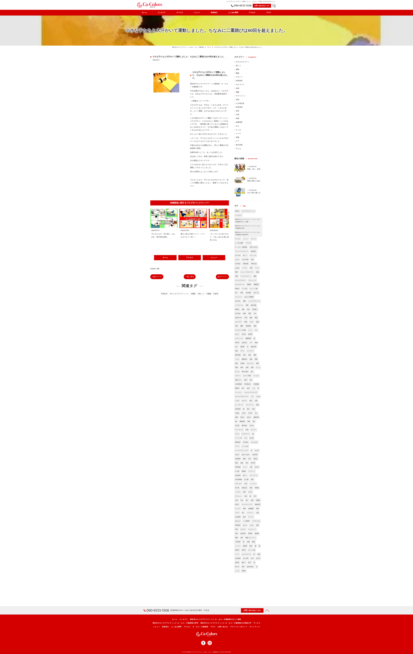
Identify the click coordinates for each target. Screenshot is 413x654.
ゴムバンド (238, 297)
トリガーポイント (245, 276)
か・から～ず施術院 (241, 247)
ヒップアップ (239, 405)
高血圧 (237, 550)
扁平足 (256, 459)
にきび (237, 401)
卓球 (243, 567)
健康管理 (256, 417)
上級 (251, 467)
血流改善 (237, 475)
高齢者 (237, 388)
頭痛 (244, 313)
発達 (252, 479)
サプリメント (241, 96)
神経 (256, 343)
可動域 (242, 363)
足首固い (254, 309)
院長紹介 (253, 251)
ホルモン (244, 401)
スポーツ (239, 77)
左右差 (237, 425)
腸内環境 (237, 355)
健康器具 (239, 122)
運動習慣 (242, 421)
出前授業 (237, 517)
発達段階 (237, 467)
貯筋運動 (256, 384)
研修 (237, 118)
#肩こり (201, 293)
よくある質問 (239, 243)
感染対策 (257, 504)
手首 (245, 484)
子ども (238, 148)
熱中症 (244, 550)
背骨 (236, 326)
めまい (237, 334)
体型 (244, 492)
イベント (237, 546)
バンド (237, 554)
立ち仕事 (245, 558)
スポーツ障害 (247, 376)
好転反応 (244, 488)
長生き (242, 417)
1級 (236, 421)
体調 (244, 508)
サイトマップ (255, 627)
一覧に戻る (189, 276)
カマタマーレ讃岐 (240, 330)
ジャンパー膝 (253, 289)
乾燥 (251, 488)
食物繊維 (251, 508)
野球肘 (237, 289)
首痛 (257, 508)
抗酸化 (258, 500)
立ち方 (257, 450)
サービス (237, 239)
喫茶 (236, 272)
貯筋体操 (239, 107)
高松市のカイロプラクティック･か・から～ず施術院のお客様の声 (248, 233)
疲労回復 (239, 145)
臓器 (253, 542)
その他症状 (240, 103)
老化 (252, 500)
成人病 (252, 438)
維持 (245, 380)
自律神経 (237, 459)
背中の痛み (245, 372)
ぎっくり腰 (251, 550)
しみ (252, 396)
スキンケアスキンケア (250, 392)
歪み (251, 380)
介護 (236, 500)
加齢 (257, 525)
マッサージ (251, 471)
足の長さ (244, 343)
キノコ (258, 367)
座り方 (237, 567)
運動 (158, 269)
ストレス (237, 508)
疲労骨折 (243, 533)
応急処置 (237, 558)
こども (237, 571)
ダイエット (238, 496)
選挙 (236, 463)
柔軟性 (237, 309)
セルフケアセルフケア (241, 396)
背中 (247, 463)
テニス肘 (244, 289)
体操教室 (153, 269)
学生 (241, 500)
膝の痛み (244, 425)
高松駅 (242, 347)
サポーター (238, 484)
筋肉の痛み (250, 567)
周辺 (245, 496)
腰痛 (237, 69)
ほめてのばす (246, 455)
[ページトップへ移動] (267, 610)
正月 (255, 496)
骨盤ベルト (238, 380)
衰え (247, 500)
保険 (241, 463)
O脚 (241, 538)
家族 (245, 322)
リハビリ (256, 376)
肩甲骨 (237, 343)
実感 (247, 367)
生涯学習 (255, 455)
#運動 (193, 293)
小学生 (244, 413)
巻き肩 (237, 488)
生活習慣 (248, 293)
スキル (252, 322)
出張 (252, 260)
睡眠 (237, 73)
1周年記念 (254, 264)
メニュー (245, 239)
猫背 (257, 363)
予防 (237, 114)
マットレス (238, 392)
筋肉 (236, 363)
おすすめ (237, 255)
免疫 (236, 351)
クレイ (257, 268)
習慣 (249, 313)
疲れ (248, 409)
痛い (252, 372)
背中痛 (253, 463)
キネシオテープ (239, 284)
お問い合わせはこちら (262, 5)
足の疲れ (245, 442)
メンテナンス (239, 305)
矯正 (251, 401)
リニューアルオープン (247, 272)
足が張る (237, 301)
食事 (252, 367)
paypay (237, 268)
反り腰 (246, 479)
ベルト (245, 467)
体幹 (236, 533)
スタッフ (253, 239)
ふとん (237, 359)
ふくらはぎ (245, 446)
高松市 (237, 211)
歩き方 (258, 558)
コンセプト (238, 215)
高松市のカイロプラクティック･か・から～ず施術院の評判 (248, 227)
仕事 (257, 513)
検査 (248, 421)
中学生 (250, 413)
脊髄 (236, 276)
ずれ (255, 313)
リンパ (250, 330)
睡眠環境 (248, 338)
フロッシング (252, 280)
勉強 (244, 459)
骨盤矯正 (256, 284)
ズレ (256, 330)
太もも (245, 525)
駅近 (251, 546)
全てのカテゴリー (242, 62)
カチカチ (243, 529)
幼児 (249, 459)
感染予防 (253, 347)
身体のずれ (238, 318)
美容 (237, 111)
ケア (237, 141)
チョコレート (252, 529)
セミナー (253, 430)
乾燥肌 (257, 488)
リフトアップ (253, 475)
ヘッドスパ (253, 484)
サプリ (242, 351)
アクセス (248, 243)
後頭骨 (250, 334)
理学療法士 (247, 384)
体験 (251, 318)
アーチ (238, 133)
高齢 (236, 538)
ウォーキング (239, 430)
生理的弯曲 (238, 479)
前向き (249, 417)
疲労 (249, 562)
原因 (236, 367)
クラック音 (238, 438)
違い (236, 293)
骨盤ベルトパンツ (250, 538)
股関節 (245, 546)
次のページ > (222, 276)
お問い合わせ (253, 247)
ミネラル (237, 492)
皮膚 (248, 542)
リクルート (250, 513)
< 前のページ (157, 276)
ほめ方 (237, 455)
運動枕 (249, 284)
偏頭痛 (257, 533)
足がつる (256, 293)
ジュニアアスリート (254, 301)
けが (245, 438)
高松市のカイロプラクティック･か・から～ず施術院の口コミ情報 (248, 220)
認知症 (237, 562)
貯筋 (236, 529)
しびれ (252, 525)
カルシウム (250, 363)
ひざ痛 (237, 471)
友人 (236, 347)
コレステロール (246, 554)
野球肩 (250, 533)
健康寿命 (244, 359)
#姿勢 (215, 293)
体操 (249, 355)
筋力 (243, 388)
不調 (245, 318)
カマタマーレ (246, 434)
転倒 (247, 430)
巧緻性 (237, 413)
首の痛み (237, 264)
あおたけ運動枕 (249, 297)
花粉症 (244, 571)
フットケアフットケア (241, 450)
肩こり (238, 65)
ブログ (237, 513)
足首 (248, 309)
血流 (248, 388)
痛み (253, 409)
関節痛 (244, 471)
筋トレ (245, 475)
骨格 (257, 405)
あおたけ (237, 521)
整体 (241, 293)
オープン (251, 517)
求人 (243, 513)
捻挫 (258, 554)
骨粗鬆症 (237, 525)
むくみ (238, 130)
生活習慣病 (238, 384)
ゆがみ (257, 467)
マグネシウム (256, 521)
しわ (253, 388)
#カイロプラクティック (179, 293)
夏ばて (244, 562)
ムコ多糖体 (246, 521)
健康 (255, 355)
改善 (243, 309)
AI (256, 567)
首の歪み (237, 313)
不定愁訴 (237, 542)
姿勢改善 (245, 264)
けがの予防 (245, 260)
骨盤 (237, 137)
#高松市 (164, 293)
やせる (250, 492)
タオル (237, 260)
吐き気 (244, 334)
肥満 (236, 417)
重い (254, 421)
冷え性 (252, 425)
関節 (256, 359)
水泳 (252, 558)
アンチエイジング (247, 504)
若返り (237, 504)
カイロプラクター (240, 280)
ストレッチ (253, 255)
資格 (257, 322)
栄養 (237, 88)
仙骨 (256, 401)
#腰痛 (208, 293)
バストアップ (250, 405)
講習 (256, 318)
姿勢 (237, 99)
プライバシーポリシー (241, 251)
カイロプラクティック (248, 211)
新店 (244, 517)
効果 (241, 367)
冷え (237, 126)
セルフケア (240, 84)
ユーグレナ (250, 351)
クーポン (244, 268)
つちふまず (254, 442)
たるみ (258, 396)
